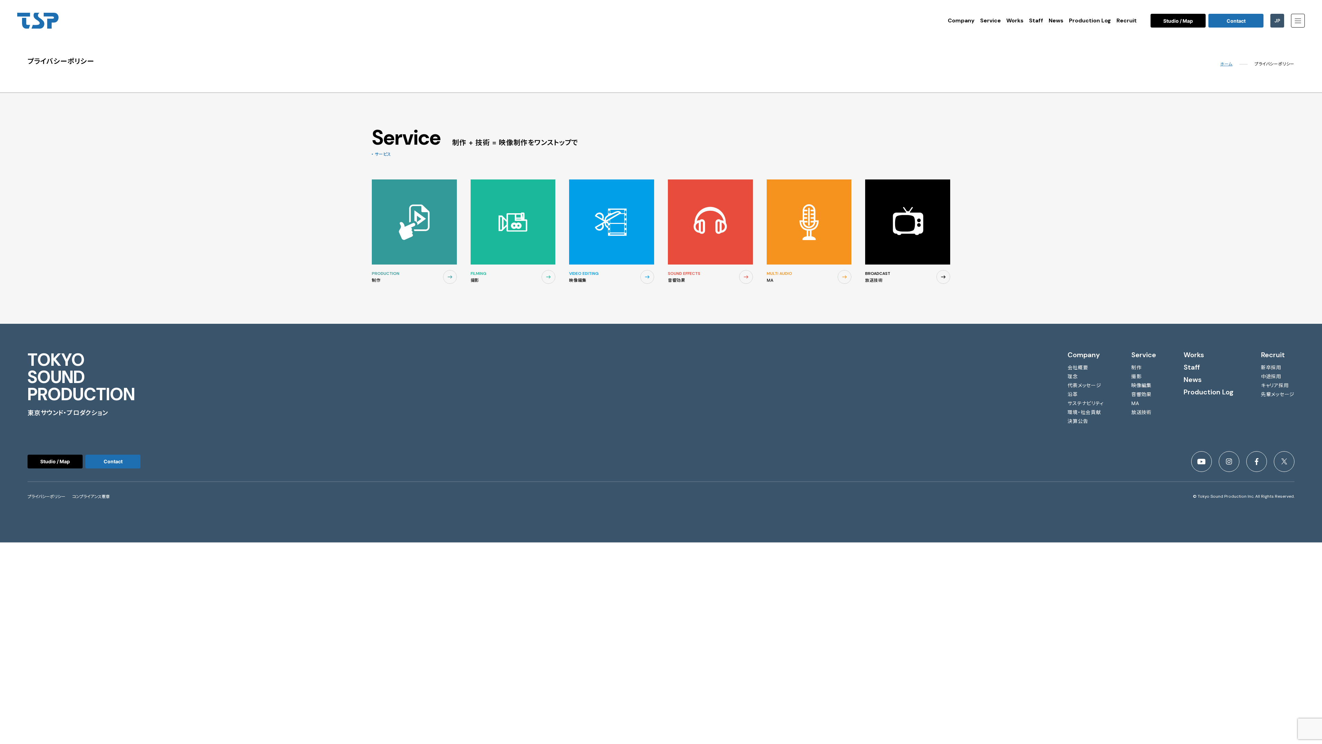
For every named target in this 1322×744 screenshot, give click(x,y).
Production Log (1090, 20)
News (1056, 20)
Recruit (1126, 20)
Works (1015, 20)
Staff (1036, 20)
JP (1277, 21)
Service (990, 20)
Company (961, 20)
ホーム (1226, 64)
